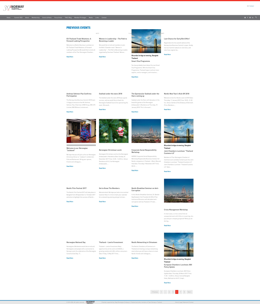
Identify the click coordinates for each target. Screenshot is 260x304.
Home (8, 17)
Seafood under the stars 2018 (110, 94)
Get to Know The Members (109, 188)
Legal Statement (183, 302)
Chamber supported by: (105, 302)
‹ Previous (155, 292)
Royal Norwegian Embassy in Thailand (125, 302)
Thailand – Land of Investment (111, 242)
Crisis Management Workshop (176, 209)
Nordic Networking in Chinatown (144, 242)
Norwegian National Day (76, 242)
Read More (70, 57)
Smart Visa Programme (141, 61)
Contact (251, 6)
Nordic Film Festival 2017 (76, 188)
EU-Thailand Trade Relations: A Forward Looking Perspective (79, 40)
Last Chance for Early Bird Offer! (177, 39)
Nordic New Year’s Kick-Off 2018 (176, 94)
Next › (189, 292)
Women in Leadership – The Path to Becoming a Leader (113, 40)
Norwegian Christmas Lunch (110, 150)
